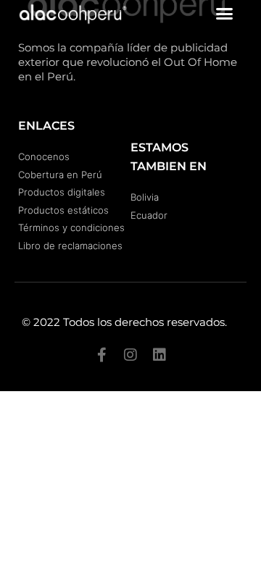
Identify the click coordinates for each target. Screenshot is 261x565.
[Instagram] (130, 355)
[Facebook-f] (101, 355)
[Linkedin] (159, 355)
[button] (225, 14)
